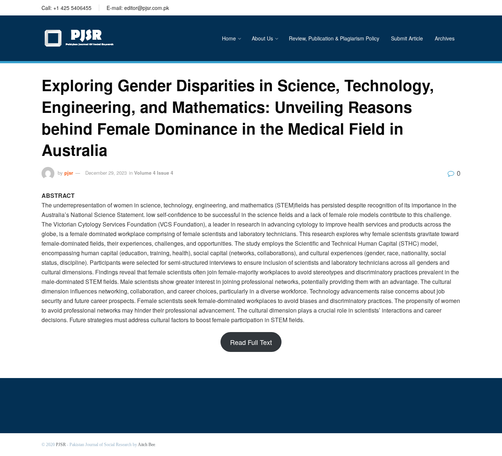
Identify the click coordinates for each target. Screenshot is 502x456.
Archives (445, 38)
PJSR (61, 444)
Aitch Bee (146, 444)
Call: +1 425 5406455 (67, 7)
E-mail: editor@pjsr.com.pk (138, 7)
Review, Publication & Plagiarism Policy (334, 38)
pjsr (68, 172)
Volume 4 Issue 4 (153, 172)
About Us (262, 38)
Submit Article (407, 38)
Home (229, 38)
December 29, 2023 (106, 172)
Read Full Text (251, 342)
